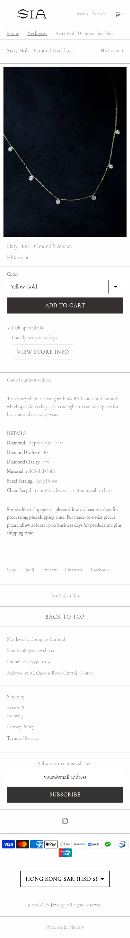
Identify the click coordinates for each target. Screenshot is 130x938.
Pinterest (74, 570)
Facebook (99, 570)
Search (99, 14)
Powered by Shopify (65, 927)
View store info (43, 352)
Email (28, 570)
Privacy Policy (20, 727)
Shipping (15, 697)
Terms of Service (23, 738)
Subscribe (65, 794)
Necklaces (37, 33)
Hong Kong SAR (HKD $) (62, 879)
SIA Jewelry (53, 905)
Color (12, 274)
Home (13, 33)
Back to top (65, 616)
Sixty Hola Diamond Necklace (39, 50)
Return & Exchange (16, 711)
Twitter (49, 570)
